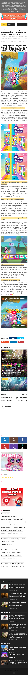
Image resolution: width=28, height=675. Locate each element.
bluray (13, 552)
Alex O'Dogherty (18, 519)
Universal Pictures (5, 549)
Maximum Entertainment (11, 40)
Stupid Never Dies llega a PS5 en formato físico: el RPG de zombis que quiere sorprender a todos (13, 372)
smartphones (13, 563)
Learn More (12, 11)
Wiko (21, 549)
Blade (18, 522)
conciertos (11, 555)
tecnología (20, 563)
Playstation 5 (7, 41)
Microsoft (20, 530)
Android (3, 522)
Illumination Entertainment (19, 527)
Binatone (12, 522)
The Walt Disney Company (7, 541)
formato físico (15, 38)
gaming (24, 38)
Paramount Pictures (17, 533)
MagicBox (3, 530)
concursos (18, 555)
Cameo (23, 522)
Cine (2, 524)
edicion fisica (5, 351)
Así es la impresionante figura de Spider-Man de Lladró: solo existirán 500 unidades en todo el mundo (17, 587)
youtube (22, 566)
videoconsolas (14, 41)
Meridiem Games (12, 530)
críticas (3, 558)
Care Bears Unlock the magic (20, 36)
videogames (21, 41)
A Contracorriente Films (6, 519)
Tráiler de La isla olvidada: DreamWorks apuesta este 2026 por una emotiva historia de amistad (17, 655)
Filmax (15, 524)
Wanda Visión (15, 549)
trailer (2, 566)
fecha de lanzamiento (7, 365)
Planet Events (4, 536)
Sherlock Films (17, 536)
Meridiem (19, 40)
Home (3, 24)
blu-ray (8, 552)
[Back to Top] (14, 673)
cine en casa (4, 555)
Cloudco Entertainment (6, 38)
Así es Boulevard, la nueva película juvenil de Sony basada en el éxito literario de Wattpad (18, 662)
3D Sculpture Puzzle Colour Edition (9, 516)
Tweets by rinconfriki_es (7, 477)
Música (9, 533)
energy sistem (4, 561)
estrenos (12, 561)
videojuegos (3, 43)
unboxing (8, 566)
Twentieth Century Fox (6, 544)
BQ (7, 522)
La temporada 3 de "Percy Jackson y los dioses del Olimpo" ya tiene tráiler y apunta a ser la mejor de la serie (17, 596)
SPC (11, 536)
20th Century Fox (5, 513)
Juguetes (3, 40)
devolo (15, 558)
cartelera (19, 552)
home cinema (4, 563)
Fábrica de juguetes (6, 527)
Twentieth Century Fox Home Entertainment (11, 547)
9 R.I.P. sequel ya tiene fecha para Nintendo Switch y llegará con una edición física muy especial (13, 386)
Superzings (22, 538)
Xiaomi (3, 552)
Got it (18, 11)
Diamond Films (9, 524)
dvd (20, 558)
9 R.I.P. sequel (5, 379)
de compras (9, 558)
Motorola (3, 533)
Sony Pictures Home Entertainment (9, 538)
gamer (20, 38)
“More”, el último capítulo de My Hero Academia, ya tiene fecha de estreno (18, 647)
